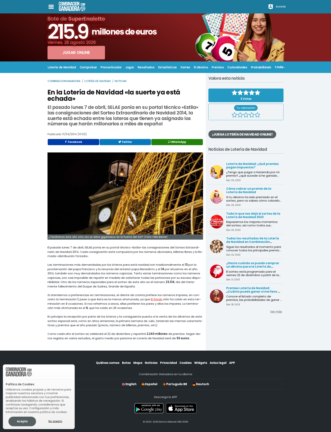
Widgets (200, 363)
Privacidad (168, 363)
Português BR (176, 384)
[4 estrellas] (252, 115)
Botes (126, 363)
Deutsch (202, 384)
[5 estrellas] (257, 115)
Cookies (185, 363)
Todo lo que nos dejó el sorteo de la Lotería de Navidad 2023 (253, 215)
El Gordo (156, 299)
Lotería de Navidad (97, 81)
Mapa (137, 363)
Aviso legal (218, 363)
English (130, 384)
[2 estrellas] (240, 115)
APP (232, 363)
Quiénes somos (108, 363)
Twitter (126, 142)
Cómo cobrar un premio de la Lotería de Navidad (248, 190)
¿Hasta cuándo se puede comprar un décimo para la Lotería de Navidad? (252, 266)
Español (151, 384)
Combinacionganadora (64, 81)
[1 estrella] (234, 115)
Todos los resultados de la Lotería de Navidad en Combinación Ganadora (252, 241)
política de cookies (53, 412)
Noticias (121, 81)
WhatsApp (178, 142)
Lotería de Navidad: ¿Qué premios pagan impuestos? (252, 165)
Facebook (74, 142)
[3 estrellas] (246, 115)
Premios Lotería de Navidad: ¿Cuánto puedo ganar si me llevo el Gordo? (253, 291)
